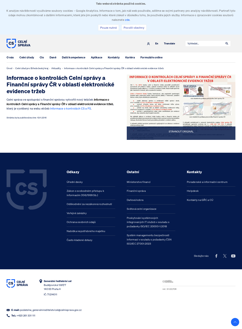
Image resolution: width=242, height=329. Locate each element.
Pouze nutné (108, 28)
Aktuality (56, 68)
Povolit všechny (134, 28)
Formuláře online (151, 57)
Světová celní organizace (141, 209)
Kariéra (130, 57)
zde (127, 20)
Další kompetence (73, 57)
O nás (10, 57)
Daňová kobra (135, 200)
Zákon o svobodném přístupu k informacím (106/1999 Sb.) (85, 193)
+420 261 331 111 (26, 315)
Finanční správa (136, 191)
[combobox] (204, 43)
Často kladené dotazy (79, 240)
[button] (226, 43)
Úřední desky (75, 182)
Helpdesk (193, 191)
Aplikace (96, 57)
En (156, 43)
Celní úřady (26, 57)
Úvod (9, 68)
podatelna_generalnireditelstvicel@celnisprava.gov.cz (50, 310)
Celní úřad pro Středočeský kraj (31, 68)
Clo (42, 57)
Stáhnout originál (181, 131)
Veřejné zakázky (77, 213)
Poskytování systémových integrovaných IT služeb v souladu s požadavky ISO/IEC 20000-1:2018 (148, 222)
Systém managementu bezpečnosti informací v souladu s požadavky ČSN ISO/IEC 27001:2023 (149, 239)
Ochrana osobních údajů (81, 222)
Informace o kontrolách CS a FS (70, 108)
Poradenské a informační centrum (207, 182)
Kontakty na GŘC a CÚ (200, 200)
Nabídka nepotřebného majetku (86, 231)
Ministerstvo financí (138, 182)
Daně (53, 57)
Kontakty (114, 57)
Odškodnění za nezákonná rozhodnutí (89, 204)
